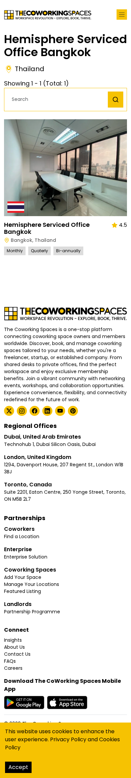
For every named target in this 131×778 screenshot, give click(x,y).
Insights (13, 640)
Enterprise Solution (25, 557)
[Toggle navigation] (122, 14)
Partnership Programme (32, 611)
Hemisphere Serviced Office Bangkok (47, 228)
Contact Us (17, 654)
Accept (18, 767)
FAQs (10, 661)
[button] (58, 99)
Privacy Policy (68, 739)
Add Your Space (22, 577)
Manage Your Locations (31, 584)
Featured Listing (22, 591)
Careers (13, 668)
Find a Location (21, 536)
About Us (14, 647)
